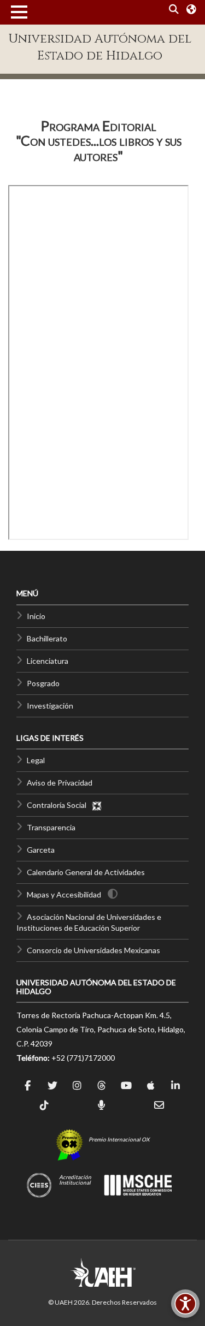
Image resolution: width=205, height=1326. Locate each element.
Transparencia (51, 827)
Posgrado (43, 683)
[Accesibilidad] (185, 1303)
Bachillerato (47, 638)
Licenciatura (47, 660)
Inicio (36, 616)
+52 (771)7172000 (83, 1057)
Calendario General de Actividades (86, 872)
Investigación (50, 705)
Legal (36, 760)
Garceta (41, 849)
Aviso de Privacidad (59, 782)
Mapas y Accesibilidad (64, 894)
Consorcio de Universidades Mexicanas (93, 950)
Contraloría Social (59, 805)
